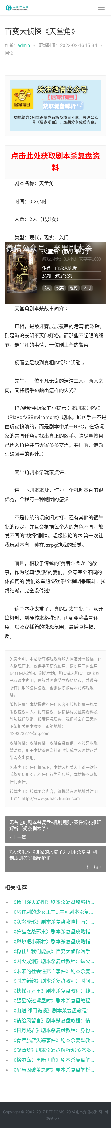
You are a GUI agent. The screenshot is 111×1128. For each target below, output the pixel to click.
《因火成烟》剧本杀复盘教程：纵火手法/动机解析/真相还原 (54, 961)
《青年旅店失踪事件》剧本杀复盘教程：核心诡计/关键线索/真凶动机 (54, 1040)
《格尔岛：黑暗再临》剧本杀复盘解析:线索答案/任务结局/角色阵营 (54, 1060)
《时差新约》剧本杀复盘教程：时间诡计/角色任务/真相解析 (54, 981)
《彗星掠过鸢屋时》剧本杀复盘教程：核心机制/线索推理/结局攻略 (54, 1001)
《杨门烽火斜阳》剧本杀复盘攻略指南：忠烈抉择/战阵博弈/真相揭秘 (54, 902)
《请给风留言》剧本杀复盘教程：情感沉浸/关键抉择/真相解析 (54, 1020)
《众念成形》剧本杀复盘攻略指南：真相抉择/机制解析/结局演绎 (54, 922)
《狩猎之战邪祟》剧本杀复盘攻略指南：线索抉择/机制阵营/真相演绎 (54, 931)
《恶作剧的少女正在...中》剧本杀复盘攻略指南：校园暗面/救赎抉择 (54, 912)
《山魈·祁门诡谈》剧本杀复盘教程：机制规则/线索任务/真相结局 (54, 1010)
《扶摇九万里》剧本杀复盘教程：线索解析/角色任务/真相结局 (54, 991)
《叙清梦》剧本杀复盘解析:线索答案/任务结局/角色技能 (54, 1050)
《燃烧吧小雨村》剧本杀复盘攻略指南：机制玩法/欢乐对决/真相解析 (54, 941)
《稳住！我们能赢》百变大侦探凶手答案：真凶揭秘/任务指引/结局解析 (54, 951)
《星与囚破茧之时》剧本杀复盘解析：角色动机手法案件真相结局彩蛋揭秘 (54, 1070)
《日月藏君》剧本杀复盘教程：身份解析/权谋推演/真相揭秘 (54, 1030)
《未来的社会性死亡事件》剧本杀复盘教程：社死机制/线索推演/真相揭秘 (54, 971)
